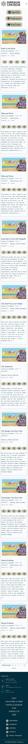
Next (14, 668)
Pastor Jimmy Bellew (9, 440)
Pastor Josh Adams (17, 243)
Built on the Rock (8, 48)
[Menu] (26, 3)
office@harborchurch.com (13, 687)
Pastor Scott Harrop (9, 375)
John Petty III (16, 181)
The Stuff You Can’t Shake (11, 304)
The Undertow (7, 366)
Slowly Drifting (7, 560)
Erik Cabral (15, 53)
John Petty (14, 118)
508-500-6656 (10, 692)
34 (25, 665)
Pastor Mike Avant (17, 502)
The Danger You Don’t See (11, 431)
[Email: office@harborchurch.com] (3, 686)
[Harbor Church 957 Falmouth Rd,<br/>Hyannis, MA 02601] (3, 681)
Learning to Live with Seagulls (13, 239)
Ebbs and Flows (7, 113)
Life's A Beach (7, 51)
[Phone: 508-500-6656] (3, 691)
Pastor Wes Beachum (18, 308)
